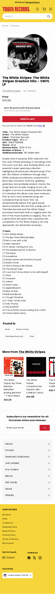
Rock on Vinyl (22, 329)
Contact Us (7, 522)
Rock (7, 329)
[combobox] (27, 16)
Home (5, 26)
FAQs (4, 518)
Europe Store (32, 2)
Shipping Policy (9, 527)
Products (15, 26)
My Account (8, 543)
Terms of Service (10, 539)
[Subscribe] (45, 428)
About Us (6, 514)
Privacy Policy (9, 535)
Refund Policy (8, 531)
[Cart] (44, 9)
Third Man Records (14, 336)
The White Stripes (11, 90)
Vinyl (32, 336)
